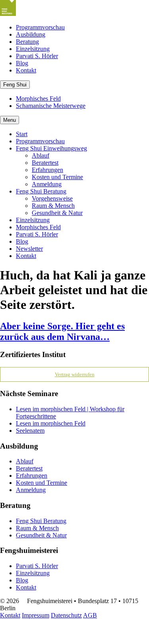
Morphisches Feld (38, 98)
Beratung (27, 41)
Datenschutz (66, 615)
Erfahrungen (47, 169)
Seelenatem (30, 430)
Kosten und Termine (57, 177)
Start (21, 134)
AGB (90, 615)
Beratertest (45, 162)
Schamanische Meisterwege (50, 105)
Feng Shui (15, 85)
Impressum (35, 615)
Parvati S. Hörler (37, 56)
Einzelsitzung (33, 48)
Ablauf (40, 155)
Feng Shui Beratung (41, 191)
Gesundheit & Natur (57, 212)
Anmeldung (47, 184)
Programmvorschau (40, 27)
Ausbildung (30, 34)
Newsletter (29, 248)
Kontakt (26, 70)
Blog (22, 63)
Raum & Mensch (53, 205)
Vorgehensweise (52, 198)
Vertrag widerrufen (75, 374)
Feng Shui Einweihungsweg (51, 148)
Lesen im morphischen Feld (50, 423)
